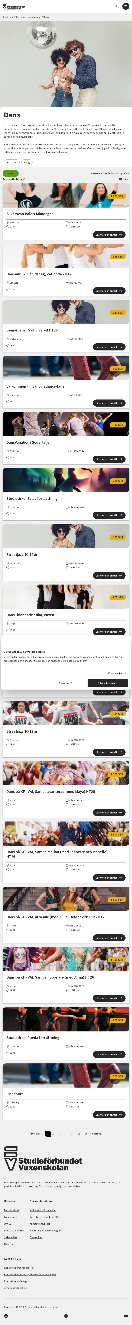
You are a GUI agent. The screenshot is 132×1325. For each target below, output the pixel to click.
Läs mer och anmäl (106, 234)
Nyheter (8, 1244)
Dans (46, 17)
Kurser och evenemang (28, 17)
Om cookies (36, 1237)
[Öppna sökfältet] (117, 6)
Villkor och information (43, 1210)
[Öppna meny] (125, 6)
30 (86, 1133)
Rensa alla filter (12, 179)
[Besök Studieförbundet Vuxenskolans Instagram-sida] (66, 1317)
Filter (11, 173)
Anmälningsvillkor (40, 1223)
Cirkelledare (10, 1237)
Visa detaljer (115, 673)
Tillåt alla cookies (107, 683)
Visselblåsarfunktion (15, 1287)
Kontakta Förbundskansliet (19, 1267)
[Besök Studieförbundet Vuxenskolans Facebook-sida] (6, 1317)
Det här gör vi (11, 1210)
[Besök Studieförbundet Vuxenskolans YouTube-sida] (126, 1317)
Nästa (95, 1133)
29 (79, 1133)
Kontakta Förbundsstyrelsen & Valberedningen (30, 1274)
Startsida (8, 17)
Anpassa (64, 683)
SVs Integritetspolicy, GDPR (45, 1217)
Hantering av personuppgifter (46, 1230)
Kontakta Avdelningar (16, 1281)
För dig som (10, 1217)
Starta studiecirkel (14, 1230)
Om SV (7, 1223)
